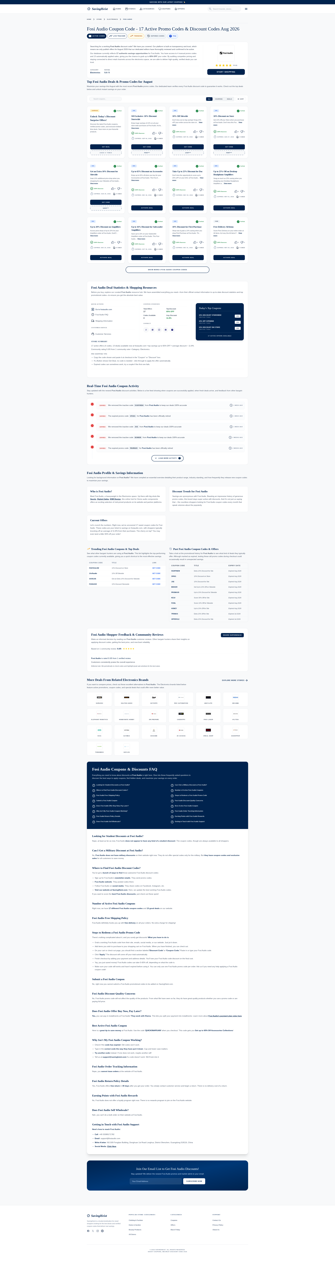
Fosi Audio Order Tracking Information (187, 811)
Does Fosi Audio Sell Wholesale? (106, 821)
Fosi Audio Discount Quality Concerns (187, 801)
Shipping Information (102, 321)
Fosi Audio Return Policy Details (106, 816)
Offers (180, 9)
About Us (216, 1230)
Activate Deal (147, 207)
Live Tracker (117, 36)
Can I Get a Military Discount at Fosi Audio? (189, 785)
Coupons (165, 9)
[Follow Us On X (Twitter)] (93, 1231)
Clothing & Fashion (136, 1220)
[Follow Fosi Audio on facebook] (146, 329)
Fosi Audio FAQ (99, 314)
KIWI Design (115, 499)
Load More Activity (167, 458)
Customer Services (101, 334)
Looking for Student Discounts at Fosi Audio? (111, 785)
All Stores (132, 1234)
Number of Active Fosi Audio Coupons (187, 790)
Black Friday (175, 1230)
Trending (136, 36)
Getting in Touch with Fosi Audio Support (188, 821)
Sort (242, 99)
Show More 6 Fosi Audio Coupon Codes (167, 269)
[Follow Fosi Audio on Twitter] (152, 329)
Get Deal (106, 147)
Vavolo (93, 499)
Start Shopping (226, 72)
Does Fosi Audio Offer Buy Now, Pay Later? (110, 806)
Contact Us (217, 1220)
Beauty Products (135, 1230)
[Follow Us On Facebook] (88, 1231)
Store (99, 19)
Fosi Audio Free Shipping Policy (106, 795)
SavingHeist (97, 9)
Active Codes (96, 36)
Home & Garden (135, 1225)
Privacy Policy (218, 1225)
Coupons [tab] (219, 99)
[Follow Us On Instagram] (97, 1231)
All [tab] (209, 99)
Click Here (111, 1146)
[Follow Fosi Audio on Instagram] (159, 329)
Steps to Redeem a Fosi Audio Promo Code (189, 795)
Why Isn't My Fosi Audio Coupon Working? (110, 811)
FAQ (172, 36)
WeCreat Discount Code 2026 (174, 1251)
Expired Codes (155, 36)
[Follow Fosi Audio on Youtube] (165, 329)
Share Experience (232, 635)
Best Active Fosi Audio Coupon (184, 806)
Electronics (112, 19)
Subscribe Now (194, 1181)
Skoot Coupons (154, 1251)
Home (117, 9)
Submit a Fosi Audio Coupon (104, 801)
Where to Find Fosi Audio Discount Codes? (110, 790)
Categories (147, 9)
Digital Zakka (103, 499)
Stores (130, 9)
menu (246, 9)
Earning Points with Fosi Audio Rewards (187, 816)
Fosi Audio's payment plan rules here (225, 1016)
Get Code (147, 147)
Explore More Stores (235, 680)
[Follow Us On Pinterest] (102, 1231)
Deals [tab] (229, 99)
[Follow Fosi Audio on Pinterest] (172, 329)
